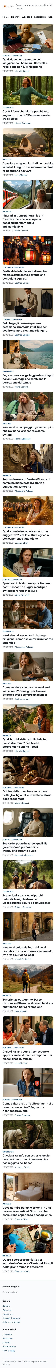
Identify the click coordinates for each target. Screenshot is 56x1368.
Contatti (6, 1342)
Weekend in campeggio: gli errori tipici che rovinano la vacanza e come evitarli (28, 431)
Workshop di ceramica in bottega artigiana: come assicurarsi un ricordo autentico (28, 639)
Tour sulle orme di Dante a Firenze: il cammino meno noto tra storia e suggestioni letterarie (26, 483)
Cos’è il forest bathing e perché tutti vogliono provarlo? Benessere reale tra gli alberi (26, 115)
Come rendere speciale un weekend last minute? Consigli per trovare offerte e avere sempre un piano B (26, 691)
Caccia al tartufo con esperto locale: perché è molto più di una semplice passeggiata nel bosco (26, 1159)
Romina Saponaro (22, 439)
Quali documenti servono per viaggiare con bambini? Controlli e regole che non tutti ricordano (25, 63)
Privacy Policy (9, 1346)
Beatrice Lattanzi (22, 283)
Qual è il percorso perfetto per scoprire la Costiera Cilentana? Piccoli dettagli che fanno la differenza (28, 1263)
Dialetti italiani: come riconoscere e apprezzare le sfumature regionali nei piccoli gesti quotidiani (27, 1055)
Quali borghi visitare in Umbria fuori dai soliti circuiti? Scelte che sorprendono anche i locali (26, 743)
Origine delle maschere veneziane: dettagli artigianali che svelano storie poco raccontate (27, 795)
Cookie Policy (9, 1350)
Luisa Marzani (21, 175)
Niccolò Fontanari (22, 123)
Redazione (7, 1338)
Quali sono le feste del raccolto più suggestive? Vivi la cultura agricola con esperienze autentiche (26, 535)
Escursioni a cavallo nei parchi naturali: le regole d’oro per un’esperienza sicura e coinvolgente (26, 899)
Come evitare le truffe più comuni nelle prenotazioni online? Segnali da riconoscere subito (28, 1107)
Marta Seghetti (21, 231)
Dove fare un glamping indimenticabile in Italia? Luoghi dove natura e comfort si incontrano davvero (28, 167)
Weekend (27, 16)
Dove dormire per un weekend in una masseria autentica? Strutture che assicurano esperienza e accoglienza (27, 1211)
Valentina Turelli (22, 595)
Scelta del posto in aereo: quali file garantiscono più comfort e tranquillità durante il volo (25, 847)
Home (6, 16)
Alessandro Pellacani (24, 491)
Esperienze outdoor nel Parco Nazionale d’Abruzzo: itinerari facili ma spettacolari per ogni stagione (28, 1003)
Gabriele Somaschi (23, 907)
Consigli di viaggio (12, 56)
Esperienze (40, 16)
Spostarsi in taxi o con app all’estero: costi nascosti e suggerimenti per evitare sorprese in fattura (27, 587)
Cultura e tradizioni (13, 267)
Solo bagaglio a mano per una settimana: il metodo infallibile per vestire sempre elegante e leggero (25, 327)
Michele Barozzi (22, 71)
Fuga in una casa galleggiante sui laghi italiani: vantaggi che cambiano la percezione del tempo (28, 379)
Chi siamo (7, 1334)
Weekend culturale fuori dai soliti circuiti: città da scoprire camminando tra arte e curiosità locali (28, 951)
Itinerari (15, 16)
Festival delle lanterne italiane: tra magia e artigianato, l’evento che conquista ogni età (25, 275)
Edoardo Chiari (21, 543)
